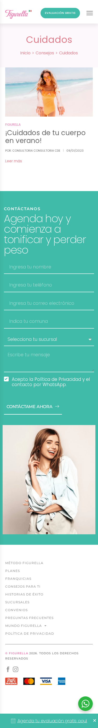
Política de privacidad (29, 633)
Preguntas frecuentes (29, 618)
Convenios (16, 610)
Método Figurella (24, 563)
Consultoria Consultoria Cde (36, 150)
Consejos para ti (23, 586)
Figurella (13, 124)
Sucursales (17, 602)
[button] (94, 720)
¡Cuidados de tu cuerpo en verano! (45, 136)
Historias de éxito (24, 594)
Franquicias (18, 579)
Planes (12, 571)
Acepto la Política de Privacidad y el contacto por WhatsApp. (51, 382)
